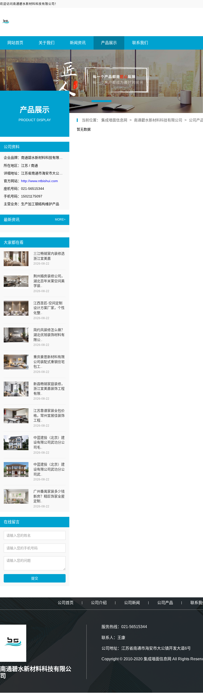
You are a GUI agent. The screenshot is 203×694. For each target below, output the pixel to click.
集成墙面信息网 (114, 120)
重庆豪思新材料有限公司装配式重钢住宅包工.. (49, 361)
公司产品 (165, 603)
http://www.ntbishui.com (39, 181)
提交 (34, 578)
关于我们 (46, 43)
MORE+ (60, 219)
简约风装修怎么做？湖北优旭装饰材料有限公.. (49, 334)
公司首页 (66, 603)
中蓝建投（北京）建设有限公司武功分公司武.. (49, 469)
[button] (101, 101)
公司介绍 (99, 603)
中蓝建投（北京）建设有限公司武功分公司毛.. (49, 442)
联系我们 (140, 43)
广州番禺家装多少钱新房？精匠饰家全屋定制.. (49, 496)
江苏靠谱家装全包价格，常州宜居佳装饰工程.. (49, 415)
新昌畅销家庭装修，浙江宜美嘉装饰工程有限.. (49, 388)
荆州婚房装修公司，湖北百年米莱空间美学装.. (49, 281)
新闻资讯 (78, 43)
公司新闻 (132, 603)
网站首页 (15, 43)
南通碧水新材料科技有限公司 (158, 120)
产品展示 (109, 43)
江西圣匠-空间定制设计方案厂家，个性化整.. (49, 308)
